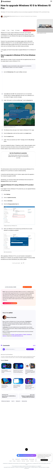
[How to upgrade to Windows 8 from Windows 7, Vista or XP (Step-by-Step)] (30, 381)
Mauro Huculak (6, 16)
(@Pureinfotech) (12, 16)
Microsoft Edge (28, 36)
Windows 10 (18, 401)
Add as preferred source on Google (26, 455)
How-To (13, 401)
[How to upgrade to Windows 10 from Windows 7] (18, 381)
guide (5, 49)
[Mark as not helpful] (24, 263)
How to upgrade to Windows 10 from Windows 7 (16, 386)
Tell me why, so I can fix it (18, 265)
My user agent (31, 459)
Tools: (13, 459)
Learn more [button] (43, 457)
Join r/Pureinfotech (28, 286)
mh (46, 467)
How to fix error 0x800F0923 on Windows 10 (5, 386)
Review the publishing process (28, 357)
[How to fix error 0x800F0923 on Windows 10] (6, 381)
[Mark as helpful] (22, 263)
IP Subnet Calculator (24, 459)
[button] (0, 0)
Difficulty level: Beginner (5, 401)
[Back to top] (26, 449)
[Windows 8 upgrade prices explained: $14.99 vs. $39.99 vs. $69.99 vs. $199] (30, 366)
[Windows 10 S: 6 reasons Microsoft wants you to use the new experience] (18, 366)
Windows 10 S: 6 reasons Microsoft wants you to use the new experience (18, 371)
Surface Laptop (20, 41)
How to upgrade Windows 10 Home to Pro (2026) (6, 371)
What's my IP (17, 459)
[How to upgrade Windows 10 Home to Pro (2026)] (6, 366)
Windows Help (24, 401)
